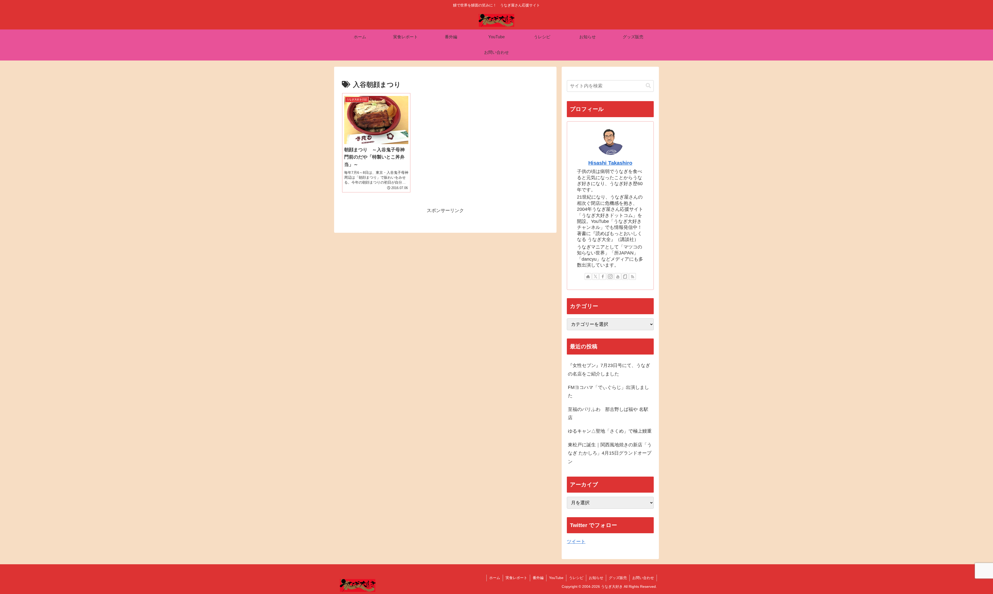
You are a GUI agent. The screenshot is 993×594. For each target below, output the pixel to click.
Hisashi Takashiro (610, 163)
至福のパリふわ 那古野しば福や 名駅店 (608, 413)
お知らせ (596, 578)
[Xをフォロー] (595, 276)
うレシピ (576, 578)
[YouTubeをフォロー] (617, 276)
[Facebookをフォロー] (602, 276)
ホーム (494, 578)
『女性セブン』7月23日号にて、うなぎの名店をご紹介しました (609, 369)
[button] (648, 86)
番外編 (538, 578)
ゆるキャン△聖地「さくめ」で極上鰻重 (610, 431)
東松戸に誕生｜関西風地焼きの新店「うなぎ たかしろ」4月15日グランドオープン (610, 453)
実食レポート (516, 578)
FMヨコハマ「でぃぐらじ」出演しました (608, 391)
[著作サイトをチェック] (588, 276)
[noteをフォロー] (625, 276)
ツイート (576, 541)
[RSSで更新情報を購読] (632, 276)
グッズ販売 (618, 578)
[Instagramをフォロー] (610, 276)
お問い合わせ (643, 578)
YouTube (556, 578)
